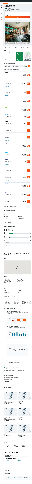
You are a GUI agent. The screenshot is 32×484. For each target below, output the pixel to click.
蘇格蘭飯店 (18, 477)
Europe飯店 (11, 477)
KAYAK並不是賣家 (7, 470)
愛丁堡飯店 (19, 460)
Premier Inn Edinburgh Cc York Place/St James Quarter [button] (23, 400)
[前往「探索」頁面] (1, 13)
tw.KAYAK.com (5, 477)
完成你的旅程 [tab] (7, 455)
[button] (31, 1)
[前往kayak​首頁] (5, 3)
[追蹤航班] (1, 15)
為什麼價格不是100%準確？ (9, 473)
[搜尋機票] (1, 5)
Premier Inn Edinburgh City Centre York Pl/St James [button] (24, 416)
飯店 (8, 477)
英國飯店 (15, 477)
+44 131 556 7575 (7, 10)
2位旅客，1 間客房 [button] (8, 15)
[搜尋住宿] (1, 7)
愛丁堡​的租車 (8, 460)
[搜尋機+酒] (1, 11)
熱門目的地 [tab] (11, 455)
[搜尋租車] (1, 9)
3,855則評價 (9, 8)
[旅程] (1, 17)
